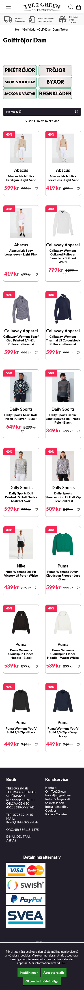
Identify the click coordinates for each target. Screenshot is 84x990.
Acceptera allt (53, 972)
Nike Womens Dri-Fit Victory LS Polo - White (21, 573)
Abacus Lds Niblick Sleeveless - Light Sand (63, 178)
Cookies (50, 810)
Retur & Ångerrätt (57, 799)
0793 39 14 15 (23, 814)
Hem (18, 29)
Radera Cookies (56, 814)
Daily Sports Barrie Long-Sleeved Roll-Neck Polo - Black (63, 418)
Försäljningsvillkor (58, 795)
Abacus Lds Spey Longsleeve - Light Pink (20, 252)
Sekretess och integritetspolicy (56, 804)
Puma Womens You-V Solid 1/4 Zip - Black (21, 730)
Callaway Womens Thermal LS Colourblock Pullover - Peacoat (63, 340)
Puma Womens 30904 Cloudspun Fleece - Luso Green (63, 575)
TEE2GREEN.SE (17, 788)
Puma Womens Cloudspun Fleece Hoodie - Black (21, 653)
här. (64, 963)
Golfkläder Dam (48, 29)
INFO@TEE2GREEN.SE (22, 822)
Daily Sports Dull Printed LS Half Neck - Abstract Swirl (21, 497)
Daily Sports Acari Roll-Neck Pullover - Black (21, 417)
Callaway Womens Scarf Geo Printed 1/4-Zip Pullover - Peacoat (21, 340)
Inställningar (29, 972)
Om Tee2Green (55, 791)
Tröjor (64, 29)
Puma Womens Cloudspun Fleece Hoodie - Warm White (63, 653)
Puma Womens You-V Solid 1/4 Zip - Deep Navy (62, 732)
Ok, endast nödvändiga (42, 981)
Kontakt (50, 787)
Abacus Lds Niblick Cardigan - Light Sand (21, 178)
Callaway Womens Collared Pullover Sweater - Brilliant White (63, 256)
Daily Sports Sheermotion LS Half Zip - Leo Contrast (63, 497)
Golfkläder (30, 29)
